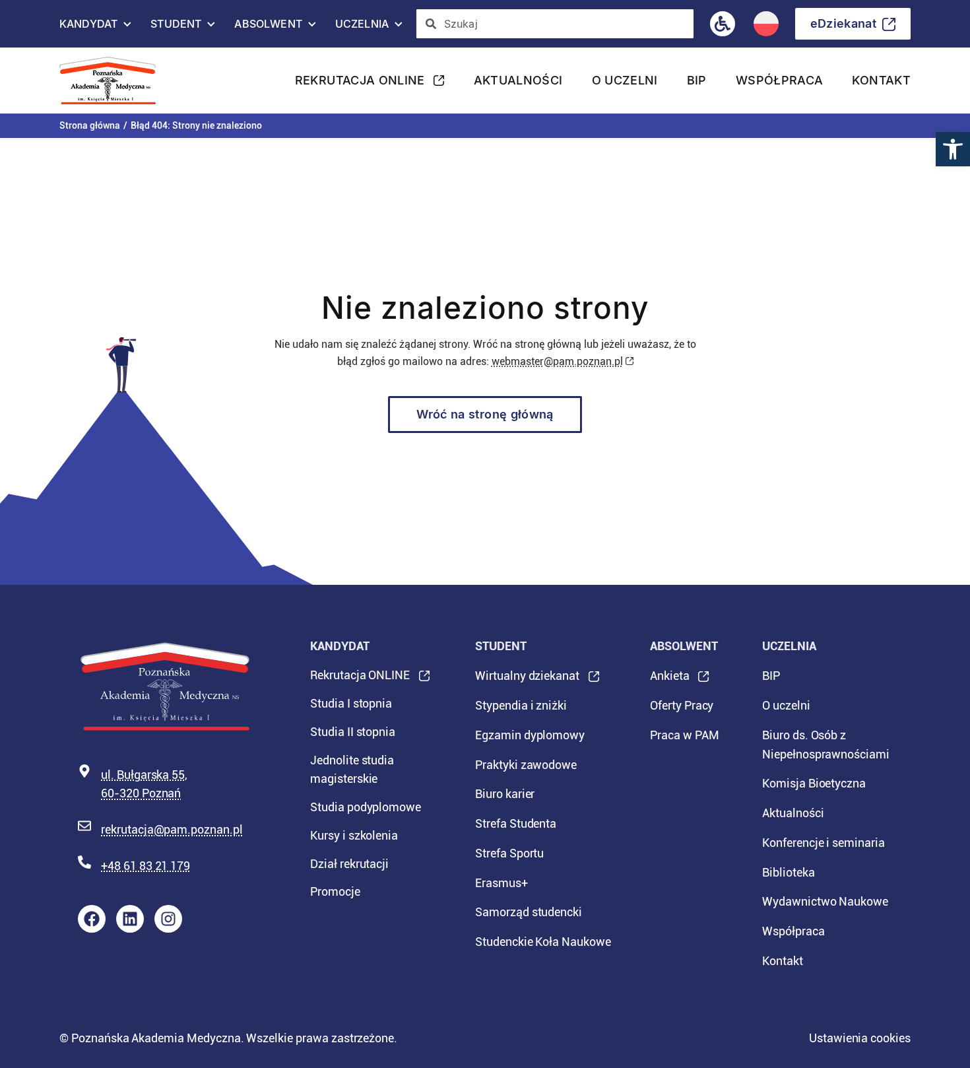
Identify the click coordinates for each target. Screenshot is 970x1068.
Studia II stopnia (352, 732)
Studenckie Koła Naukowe (543, 942)
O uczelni (625, 80)
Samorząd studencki (528, 912)
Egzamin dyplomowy (530, 735)
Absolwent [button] (268, 27)
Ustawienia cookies (860, 1038)
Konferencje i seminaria (823, 843)
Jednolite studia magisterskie (352, 769)
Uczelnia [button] (362, 27)
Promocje (335, 891)
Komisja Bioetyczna (814, 783)
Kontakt (881, 80)
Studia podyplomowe (365, 807)
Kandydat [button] (88, 27)
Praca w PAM (684, 735)
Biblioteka (788, 872)
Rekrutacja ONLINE (360, 84)
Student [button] (175, 27)
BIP (697, 80)
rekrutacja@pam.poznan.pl (172, 829)
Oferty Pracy (681, 705)
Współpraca (780, 80)
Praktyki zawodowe (526, 765)
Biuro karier (504, 794)
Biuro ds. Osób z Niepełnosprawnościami (825, 744)
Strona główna (89, 125)
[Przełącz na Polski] (766, 23)
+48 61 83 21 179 (145, 866)
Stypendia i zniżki (521, 705)
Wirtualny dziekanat (527, 680)
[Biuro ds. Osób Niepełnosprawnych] (722, 23)
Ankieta (670, 680)
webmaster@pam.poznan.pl (557, 361)
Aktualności (518, 80)
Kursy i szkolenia (354, 835)
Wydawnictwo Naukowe (825, 901)
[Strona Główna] (112, 81)
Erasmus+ (501, 883)
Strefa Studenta (515, 823)
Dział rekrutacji (349, 864)
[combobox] (554, 23)
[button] (953, 149)
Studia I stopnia (351, 703)
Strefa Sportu (509, 853)
